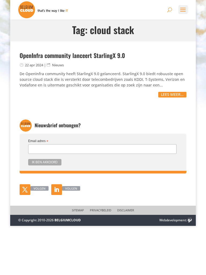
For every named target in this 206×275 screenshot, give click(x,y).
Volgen (39, 188)
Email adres (38, 141)
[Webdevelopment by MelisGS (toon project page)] (190, 220)
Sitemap (78, 210)
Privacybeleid (100, 210)
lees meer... (172, 94)
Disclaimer (125, 210)
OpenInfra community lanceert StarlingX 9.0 (72, 55)
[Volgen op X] (25, 189)
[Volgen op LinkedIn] (56, 189)
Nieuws (58, 65)
